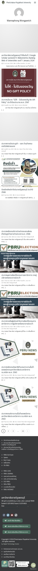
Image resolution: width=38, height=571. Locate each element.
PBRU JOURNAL (7, 473)
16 (23, 431)
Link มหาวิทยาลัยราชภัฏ (9, 479)
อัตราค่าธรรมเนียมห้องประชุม (10, 440)
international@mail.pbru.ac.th (10, 508)
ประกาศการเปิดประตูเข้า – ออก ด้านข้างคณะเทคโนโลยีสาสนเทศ (16, 145)
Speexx (5, 457)
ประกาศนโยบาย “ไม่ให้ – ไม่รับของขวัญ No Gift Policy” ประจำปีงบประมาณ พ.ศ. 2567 (18, 101)
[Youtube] (12, 515)
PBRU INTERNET (8, 489)
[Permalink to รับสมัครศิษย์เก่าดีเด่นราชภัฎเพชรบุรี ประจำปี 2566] (19, 172)
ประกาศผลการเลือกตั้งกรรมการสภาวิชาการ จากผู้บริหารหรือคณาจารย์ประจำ (19, 276)
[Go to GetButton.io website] (33, 569)
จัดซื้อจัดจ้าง (6, 462)
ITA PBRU (5, 465)
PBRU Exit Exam (7, 454)
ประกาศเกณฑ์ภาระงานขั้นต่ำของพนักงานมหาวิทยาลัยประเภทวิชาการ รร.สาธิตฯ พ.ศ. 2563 (16, 416)
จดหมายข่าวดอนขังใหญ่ (9, 476)
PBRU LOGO (6, 471)
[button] (13, 520)
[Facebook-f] (4, 515)
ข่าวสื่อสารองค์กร (20, 63)
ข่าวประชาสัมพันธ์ (22, 105)
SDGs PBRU (6, 484)
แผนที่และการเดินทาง (8, 554)
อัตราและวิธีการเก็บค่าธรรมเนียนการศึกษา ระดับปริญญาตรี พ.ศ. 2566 (12, 448)
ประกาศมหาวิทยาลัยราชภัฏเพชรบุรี (24, 237)
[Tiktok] (16, 515)
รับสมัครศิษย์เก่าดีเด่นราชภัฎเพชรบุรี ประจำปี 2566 (17, 191)
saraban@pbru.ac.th (11, 505)
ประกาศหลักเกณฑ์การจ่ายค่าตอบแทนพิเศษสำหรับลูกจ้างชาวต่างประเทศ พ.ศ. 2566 (16, 233)
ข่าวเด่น (28, 63)
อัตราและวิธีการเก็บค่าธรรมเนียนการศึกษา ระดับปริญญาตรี (11, 443)
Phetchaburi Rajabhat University (18, 2)
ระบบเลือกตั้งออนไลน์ (8, 487)
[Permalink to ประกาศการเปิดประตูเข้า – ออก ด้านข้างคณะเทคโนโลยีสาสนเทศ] (19, 126)
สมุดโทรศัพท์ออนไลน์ (8, 551)
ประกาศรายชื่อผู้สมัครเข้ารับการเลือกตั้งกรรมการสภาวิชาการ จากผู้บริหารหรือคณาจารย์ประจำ (18, 322)
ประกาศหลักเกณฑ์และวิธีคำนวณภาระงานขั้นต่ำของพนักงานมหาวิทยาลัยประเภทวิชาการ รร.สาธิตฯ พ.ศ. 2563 (17, 369)
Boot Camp (6, 460)
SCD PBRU (6, 481)
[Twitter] (8, 515)
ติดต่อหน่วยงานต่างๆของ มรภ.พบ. (12, 549)
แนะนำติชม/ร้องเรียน (8, 557)
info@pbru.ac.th (22, 505)
